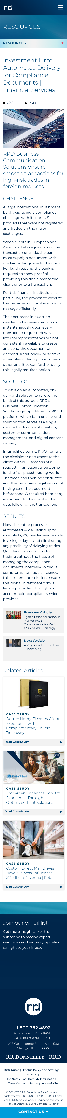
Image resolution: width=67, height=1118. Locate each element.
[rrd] (8, 7)
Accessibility (50, 1083)
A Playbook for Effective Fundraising (41, 645)
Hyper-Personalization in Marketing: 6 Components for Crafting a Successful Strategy (42, 620)
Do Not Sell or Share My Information (31, 1079)
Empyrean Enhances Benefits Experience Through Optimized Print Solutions (33, 798)
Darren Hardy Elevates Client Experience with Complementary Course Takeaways (32, 726)
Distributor (11, 1070)
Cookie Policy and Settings (41, 1070)
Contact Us (31, 1112)
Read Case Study (34, 741)
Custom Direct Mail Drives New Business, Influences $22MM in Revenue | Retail (30, 873)
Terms (34, 1083)
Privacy (32, 1074)
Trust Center (16, 1083)
